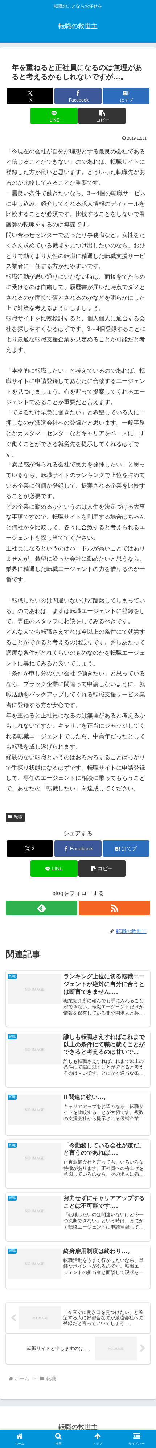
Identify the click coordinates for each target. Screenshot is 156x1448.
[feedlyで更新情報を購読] (41, 908)
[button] (101, 116)
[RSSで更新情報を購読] (114, 908)
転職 (18, 816)
